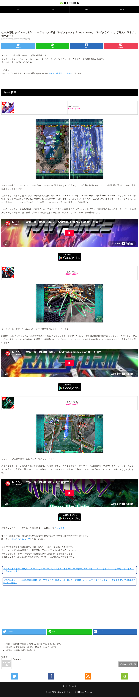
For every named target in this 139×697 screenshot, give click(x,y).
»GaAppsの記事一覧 (128, 664)
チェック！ (59, 528)
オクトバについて (69, 686)
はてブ (87, 47)
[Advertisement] (69, 21)
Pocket (121, 47)
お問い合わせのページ (20, 539)
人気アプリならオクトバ (66, 692)
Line (52, 47)
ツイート (18, 47)
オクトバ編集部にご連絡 (59, 73)
